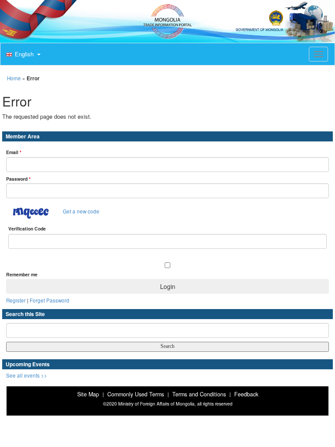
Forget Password (49, 300)
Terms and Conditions (199, 394)
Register (16, 300)
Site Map (88, 394)
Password (18, 178)
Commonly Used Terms (135, 394)
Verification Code (27, 228)
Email (13, 152)
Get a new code (81, 211)
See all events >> (26, 375)
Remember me (22, 274)
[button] (22, 55)
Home (14, 78)
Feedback (246, 394)
